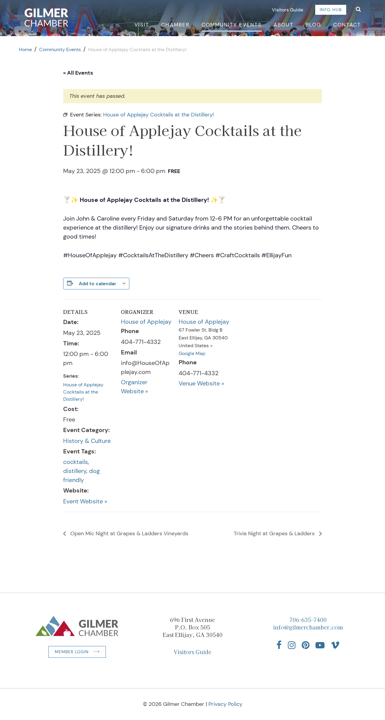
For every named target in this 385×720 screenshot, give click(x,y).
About (283, 24)
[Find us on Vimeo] (335, 645)
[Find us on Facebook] (279, 645)
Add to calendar (97, 283)
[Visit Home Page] (46, 17)
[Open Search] (358, 10)
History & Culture (87, 441)
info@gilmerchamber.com (308, 627)
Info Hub (331, 9)
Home (25, 49)
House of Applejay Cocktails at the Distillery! (83, 392)
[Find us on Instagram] (292, 645)
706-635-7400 (308, 619)
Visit (141, 24)
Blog (313, 24)
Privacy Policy (225, 704)
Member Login (72, 651)
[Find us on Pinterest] (306, 645)
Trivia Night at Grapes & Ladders (275, 533)
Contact (347, 24)
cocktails (75, 462)
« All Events (78, 72)
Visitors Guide (287, 10)
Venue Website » (201, 383)
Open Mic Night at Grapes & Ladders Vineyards (128, 533)
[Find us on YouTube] (320, 645)
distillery (74, 471)
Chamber (175, 24)
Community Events (232, 24)
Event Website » (85, 501)
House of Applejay (146, 322)
